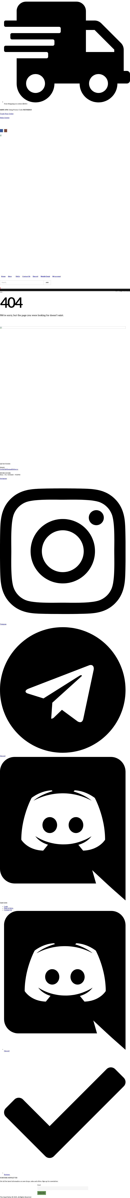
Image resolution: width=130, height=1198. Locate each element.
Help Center (4, 118)
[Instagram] (5, 130)
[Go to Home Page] (0, 290)
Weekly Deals (45, 276)
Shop (10, 276)
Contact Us (26, 276)
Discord (35, 276)
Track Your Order (7, 114)
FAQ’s (18, 276)
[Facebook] (1, 130)
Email (39, 1185)
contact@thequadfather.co (9, 469)
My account (57, 276)
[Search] (47, 282)
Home (3, 276)
